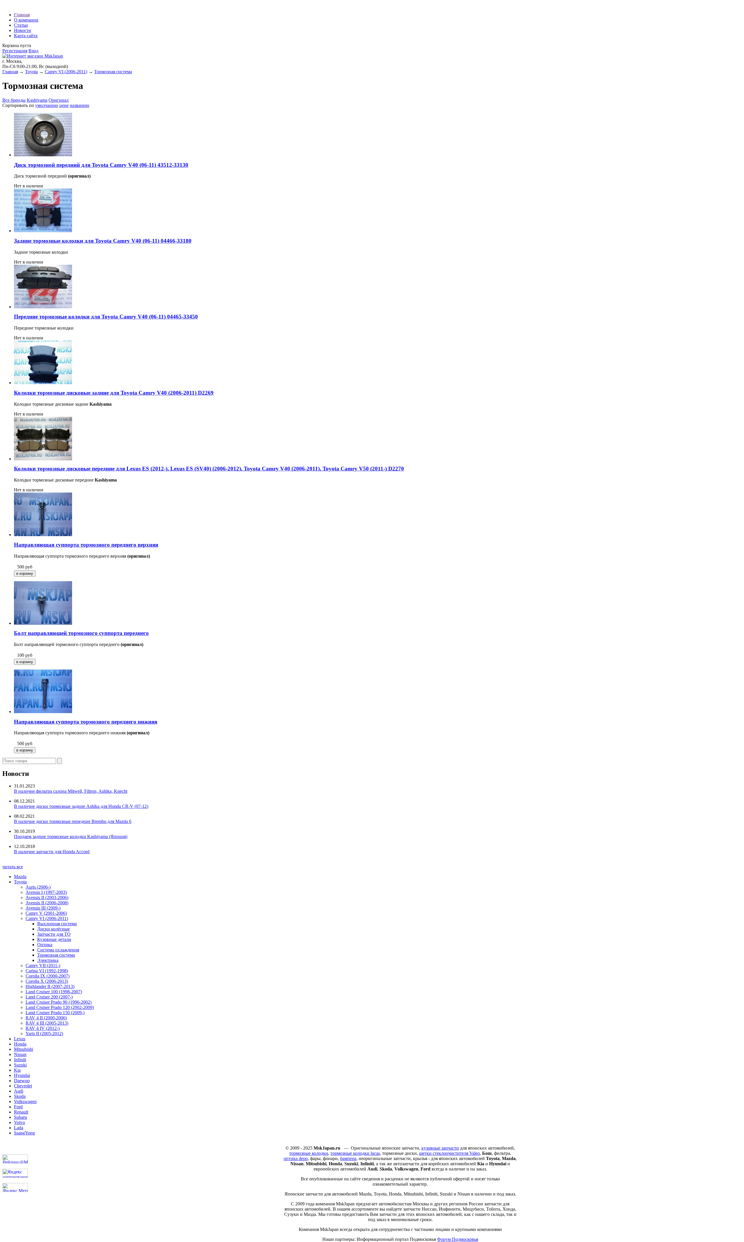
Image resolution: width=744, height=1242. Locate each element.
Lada (18, 1127)
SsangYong (24, 1132)
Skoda (20, 1096)
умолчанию (46, 105)
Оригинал (59, 100)
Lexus (19, 1038)
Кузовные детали (54, 939)
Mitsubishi (23, 1049)
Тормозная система (113, 71)
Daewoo (22, 1080)
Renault (21, 1111)
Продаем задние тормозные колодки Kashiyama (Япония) (70, 836)
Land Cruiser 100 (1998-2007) (54, 991)
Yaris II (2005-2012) (44, 1033)
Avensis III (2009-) (43, 907)
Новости (22, 30)
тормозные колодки (308, 1153)
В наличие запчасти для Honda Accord (52, 851)
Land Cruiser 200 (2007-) (49, 996)
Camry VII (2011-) (43, 965)
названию (79, 105)
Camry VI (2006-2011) (66, 71)
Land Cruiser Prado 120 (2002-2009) (60, 1007)
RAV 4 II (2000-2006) (46, 1017)
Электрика (47, 960)
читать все (12, 866)
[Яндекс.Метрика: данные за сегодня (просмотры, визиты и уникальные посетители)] (15, 1187)
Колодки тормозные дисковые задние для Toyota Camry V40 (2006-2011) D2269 (114, 393)
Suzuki (20, 1064)
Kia (17, 1070)
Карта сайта (25, 35)
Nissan (20, 1054)
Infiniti (20, 1059)
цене (64, 105)
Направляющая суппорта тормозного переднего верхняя (86, 545)
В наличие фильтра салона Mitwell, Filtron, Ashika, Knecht (70, 791)
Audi (18, 1091)
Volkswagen (25, 1101)
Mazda (20, 876)
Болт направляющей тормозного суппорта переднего (81, 633)
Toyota (31, 71)
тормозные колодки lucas (355, 1153)
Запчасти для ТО (54, 934)
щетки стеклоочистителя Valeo (449, 1153)
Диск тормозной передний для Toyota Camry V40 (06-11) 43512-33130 (101, 165)
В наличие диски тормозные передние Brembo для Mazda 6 (72, 821)
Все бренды (14, 100)
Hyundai (22, 1075)
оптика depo (296, 1158)
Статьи (21, 25)
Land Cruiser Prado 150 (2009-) (55, 1012)
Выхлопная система (57, 923)
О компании (26, 19)
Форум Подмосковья (457, 1239)
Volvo (19, 1122)
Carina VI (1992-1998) (47, 970)
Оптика (44, 944)
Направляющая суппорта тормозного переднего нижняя (85, 722)
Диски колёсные (53, 928)
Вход (33, 50)
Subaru (20, 1117)
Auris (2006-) (38, 887)
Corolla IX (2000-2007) (47, 975)
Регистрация (14, 50)
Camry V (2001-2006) (46, 913)
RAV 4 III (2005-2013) (47, 1023)
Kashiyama (37, 100)
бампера (348, 1158)
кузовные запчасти (440, 1148)
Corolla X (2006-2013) (47, 981)
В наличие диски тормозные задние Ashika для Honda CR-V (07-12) (81, 806)
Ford (18, 1106)
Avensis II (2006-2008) (47, 902)
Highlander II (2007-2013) (50, 986)
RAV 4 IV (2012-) (43, 1028)
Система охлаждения (58, 949)
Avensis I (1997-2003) (46, 892)
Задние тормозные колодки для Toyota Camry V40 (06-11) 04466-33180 (103, 241)
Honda (20, 1043)
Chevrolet (23, 1085)
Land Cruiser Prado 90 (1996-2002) (59, 1002)
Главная (22, 14)
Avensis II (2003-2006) (47, 897)
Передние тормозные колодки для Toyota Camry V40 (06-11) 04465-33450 (106, 317)
